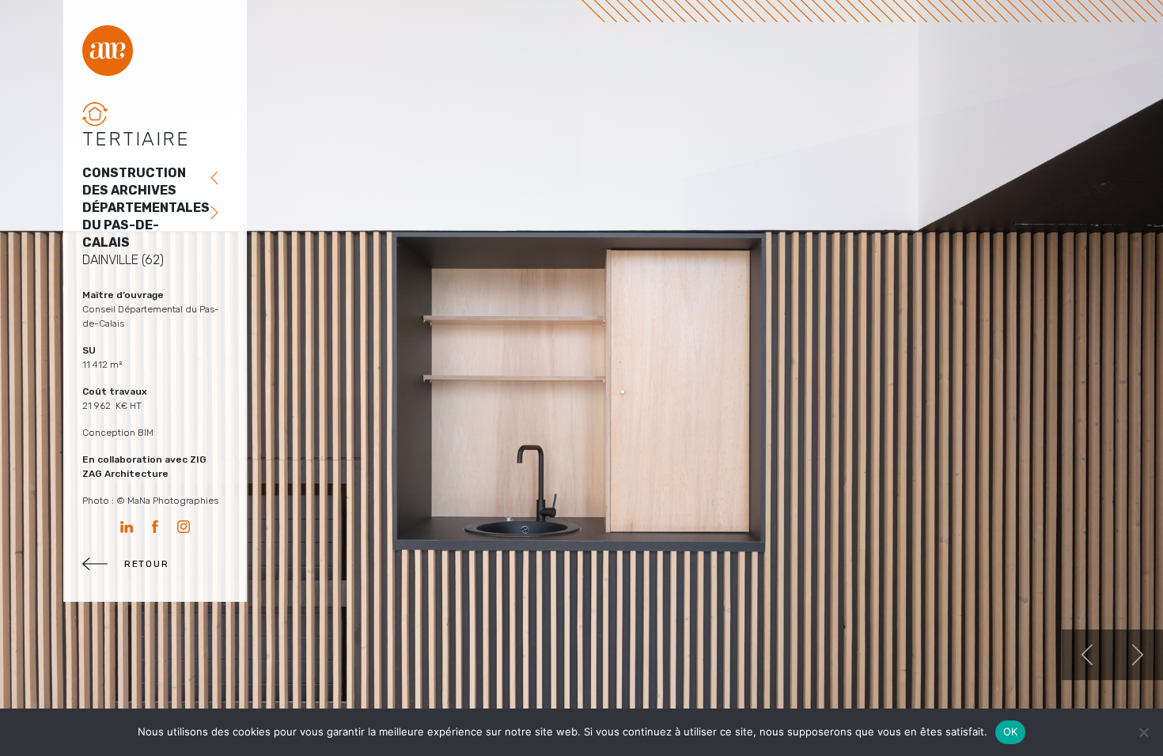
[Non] (1143, 732)
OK (1010, 731)
